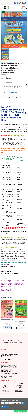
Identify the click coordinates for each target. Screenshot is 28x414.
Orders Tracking (5, 358)
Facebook (2, 97)
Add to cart (14, 92)
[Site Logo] (10, 7)
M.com (15, 391)
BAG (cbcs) (4, 386)
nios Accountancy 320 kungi (6, 87)
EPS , (3, 390)
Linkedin (7, 407)
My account (4, 356)
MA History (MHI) (18, 387)
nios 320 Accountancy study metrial (7, 86)
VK (12, 97)
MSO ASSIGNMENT (18, 389)
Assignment (20, 391)
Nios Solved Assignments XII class (9, 366)
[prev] (24, 63)
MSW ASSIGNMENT (18, 390)
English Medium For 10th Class (7, 319)
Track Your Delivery (6, 359)
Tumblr (16, 97)
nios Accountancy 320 (18, 86)
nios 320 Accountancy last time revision (10, 83)
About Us (3, 353)
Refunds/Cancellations (6, 355)
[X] (17, 3)
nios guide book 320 (14, 87)
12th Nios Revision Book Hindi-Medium (12, 80)
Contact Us (4, 377)
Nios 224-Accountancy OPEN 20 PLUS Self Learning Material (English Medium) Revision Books (6, 288)
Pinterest (9, 97)
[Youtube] (20, 3)
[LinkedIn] (25, 3)
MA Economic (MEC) (18, 384)
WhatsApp (21, 97)
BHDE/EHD (4, 387)
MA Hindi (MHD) (17, 386)
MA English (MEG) (18, 385)
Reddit (19, 97)
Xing (14, 97)
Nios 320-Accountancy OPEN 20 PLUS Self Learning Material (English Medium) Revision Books (6, 282)
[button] (2, 7)
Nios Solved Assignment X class (9, 365)
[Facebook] (15, 3)
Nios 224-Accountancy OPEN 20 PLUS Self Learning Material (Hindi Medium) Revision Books (19, 282)
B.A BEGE (4, 385)
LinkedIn (7, 97)
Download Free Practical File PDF (9, 367)
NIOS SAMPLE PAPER (6, 369)
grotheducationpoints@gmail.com (13, 342)
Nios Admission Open (6, 370)
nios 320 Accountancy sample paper (7, 85)
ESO (5, 390)
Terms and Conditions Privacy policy (10, 354)
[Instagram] (23, 3)
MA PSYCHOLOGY (18, 393)
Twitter (5, 97)
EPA (5, 389)
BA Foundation (5, 391)
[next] (26, 63)
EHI (3, 389)
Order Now (6, 264)
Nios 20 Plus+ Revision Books (6, 82)
